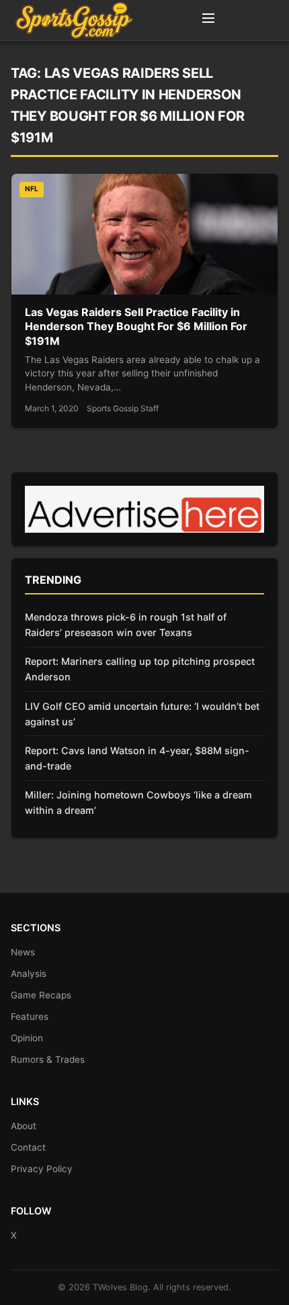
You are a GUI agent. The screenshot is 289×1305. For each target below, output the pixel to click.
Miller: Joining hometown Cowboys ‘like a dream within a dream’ (138, 802)
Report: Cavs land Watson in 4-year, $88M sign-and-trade (137, 758)
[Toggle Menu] (208, 20)
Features (29, 1016)
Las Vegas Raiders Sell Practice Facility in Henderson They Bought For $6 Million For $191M (136, 326)
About (23, 1125)
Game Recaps (41, 995)
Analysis (28, 973)
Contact (28, 1147)
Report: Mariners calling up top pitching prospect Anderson (140, 669)
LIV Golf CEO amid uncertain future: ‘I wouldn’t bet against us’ (142, 713)
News (23, 952)
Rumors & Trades (48, 1059)
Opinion (27, 1038)
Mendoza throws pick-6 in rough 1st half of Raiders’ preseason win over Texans (125, 624)
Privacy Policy (42, 1168)
